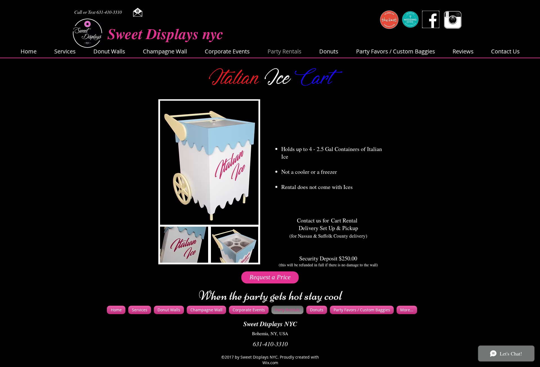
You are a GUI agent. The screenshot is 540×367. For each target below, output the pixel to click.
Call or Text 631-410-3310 (98, 12)
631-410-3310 (270, 343)
